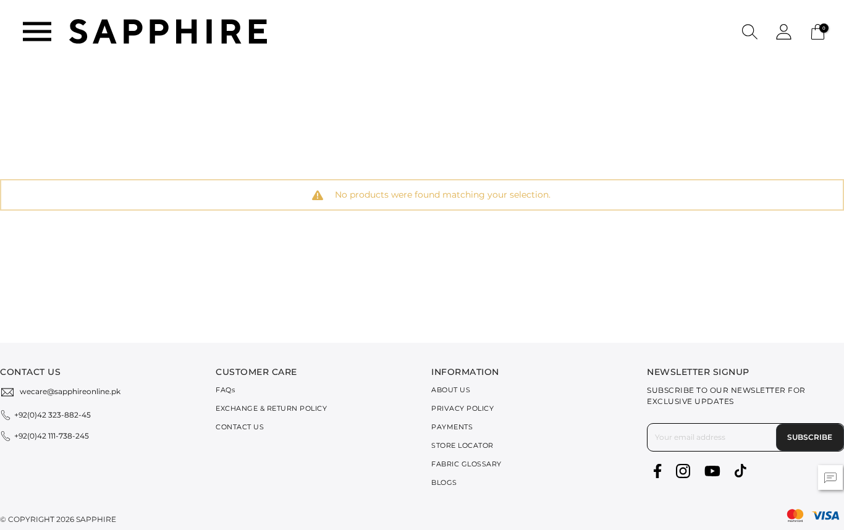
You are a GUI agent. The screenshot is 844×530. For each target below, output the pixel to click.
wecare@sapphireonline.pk (70, 391)
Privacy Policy (462, 408)
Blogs (444, 482)
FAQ (225, 389)
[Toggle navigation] (37, 31)
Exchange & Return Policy (271, 408)
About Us (450, 389)
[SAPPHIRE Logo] (168, 30)
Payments (452, 427)
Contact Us (240, 427)
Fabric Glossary (466, 464)
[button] (749, 31)
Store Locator (462, 445)
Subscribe (809, 437)
